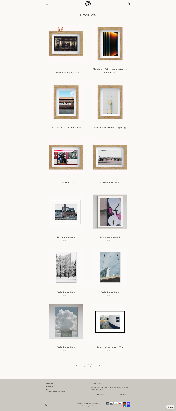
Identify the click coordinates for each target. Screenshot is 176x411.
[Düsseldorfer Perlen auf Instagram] (46, 405)
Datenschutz (50, 386)
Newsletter (96, 384)
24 (91, 366)
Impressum (49, 383)
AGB (47, 389)
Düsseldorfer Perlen (94, 403)
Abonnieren (124, 394)
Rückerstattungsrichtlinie (55, 392)
